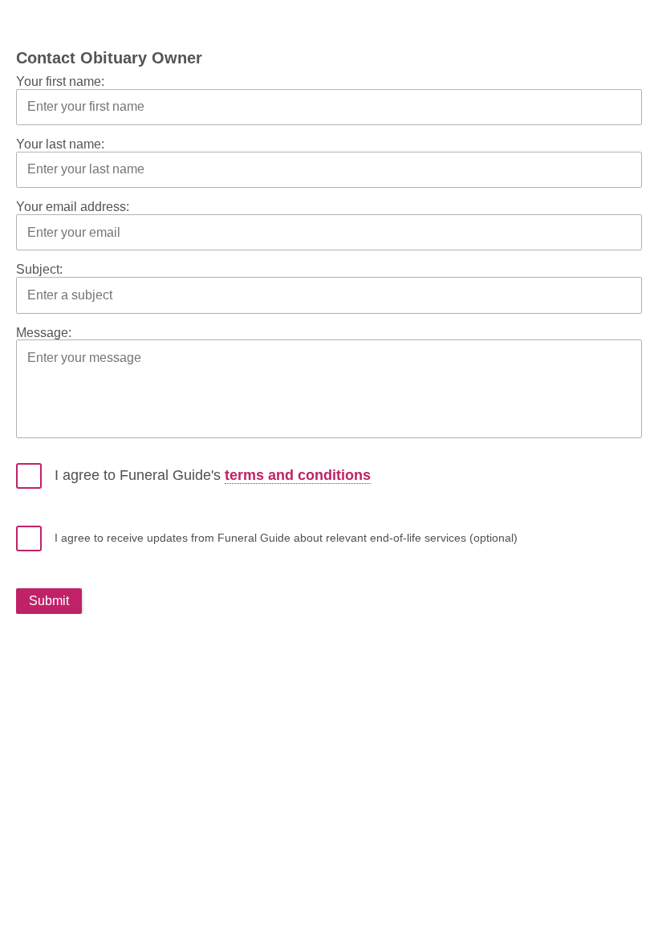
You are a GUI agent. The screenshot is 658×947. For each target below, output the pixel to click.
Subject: (39, 269)
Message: (43, 332)
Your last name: (60, 144)
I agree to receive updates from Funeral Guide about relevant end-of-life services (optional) (286, 537)
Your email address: (72, 206)
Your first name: (60, 81)
